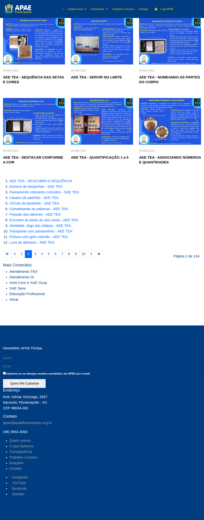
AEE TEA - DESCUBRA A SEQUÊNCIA (40, 181)
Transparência (20, 452)
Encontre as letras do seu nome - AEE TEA (43, 220)
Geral (13, 300)
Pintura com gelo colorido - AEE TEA (38, 237)
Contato (143, 9)
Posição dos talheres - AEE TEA (35, 215)
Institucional (75, 9)
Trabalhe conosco (123, 9)
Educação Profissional (27, 294)
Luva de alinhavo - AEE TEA (32, 242)
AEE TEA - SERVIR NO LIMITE (96, 77)
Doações (16, 463)
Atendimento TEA (23, 272)
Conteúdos (97, 9)
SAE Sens (17, 288)
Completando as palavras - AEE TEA (38, 209)
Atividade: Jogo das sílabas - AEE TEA (40, 226)
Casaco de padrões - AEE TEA (34, 198)
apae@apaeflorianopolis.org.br (27, 423)
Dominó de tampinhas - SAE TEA (36, 187)
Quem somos (20, 441)
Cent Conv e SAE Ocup (28, 283)
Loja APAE (166, 9)
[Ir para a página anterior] (14, 254)
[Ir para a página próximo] (91, 254)
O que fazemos (21, 446)
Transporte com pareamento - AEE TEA (41, 231)
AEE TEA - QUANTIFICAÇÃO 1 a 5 (99, 157)
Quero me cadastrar (24, 383)
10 (83, 254)
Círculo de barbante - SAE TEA (34, 203)
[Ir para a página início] (7, 254)
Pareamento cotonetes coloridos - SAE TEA (44, 192)
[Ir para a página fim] (99, 254)
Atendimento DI (21, 277)
